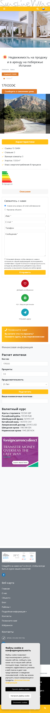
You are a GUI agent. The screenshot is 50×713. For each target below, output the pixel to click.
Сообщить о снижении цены (19, 91)
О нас (4, 593)
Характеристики (25, 141)
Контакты (6, 616)
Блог (4, 602)
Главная (6, 588)
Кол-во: (5, 359)
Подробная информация (13, 611)
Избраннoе (7, 625)
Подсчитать (25, 392)
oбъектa (6, 598)
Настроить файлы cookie (20, 696)
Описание (25, 191)
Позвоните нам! (9, 621)
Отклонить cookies (20, 702)
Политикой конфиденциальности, (33, 264)
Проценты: (7, 369)
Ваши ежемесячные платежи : (17, 396)
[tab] (25, 141)
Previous (2, 114)
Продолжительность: (13, 379)
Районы (5, 607)
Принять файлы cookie (20, 689)
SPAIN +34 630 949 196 (15, 638)
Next (48, 114)
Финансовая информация (17, 347)
